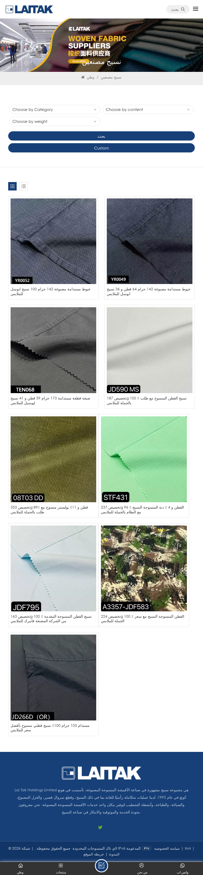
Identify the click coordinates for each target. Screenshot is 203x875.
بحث (175, 9)
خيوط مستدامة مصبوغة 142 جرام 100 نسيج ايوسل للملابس (51, 291)
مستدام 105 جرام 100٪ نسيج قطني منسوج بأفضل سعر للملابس (50, 727)
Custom (101, 148)
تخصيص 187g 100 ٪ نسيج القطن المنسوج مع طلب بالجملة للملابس (147, 400)
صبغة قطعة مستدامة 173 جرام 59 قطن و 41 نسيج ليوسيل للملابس (50, 400)
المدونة (114, 854)
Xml (188, 848)
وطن (90, 77)
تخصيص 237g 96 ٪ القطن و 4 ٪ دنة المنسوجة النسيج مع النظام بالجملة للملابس (142, 509)
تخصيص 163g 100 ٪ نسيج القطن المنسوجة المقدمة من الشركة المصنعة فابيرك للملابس (51, 618)
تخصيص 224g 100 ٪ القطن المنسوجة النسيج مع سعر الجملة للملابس (142, 618)
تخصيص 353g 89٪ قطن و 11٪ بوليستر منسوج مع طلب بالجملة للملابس (49, 509)
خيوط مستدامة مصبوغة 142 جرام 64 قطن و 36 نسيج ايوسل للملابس (149, 291)
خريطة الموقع (94, 854)
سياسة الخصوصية (167, 848)
